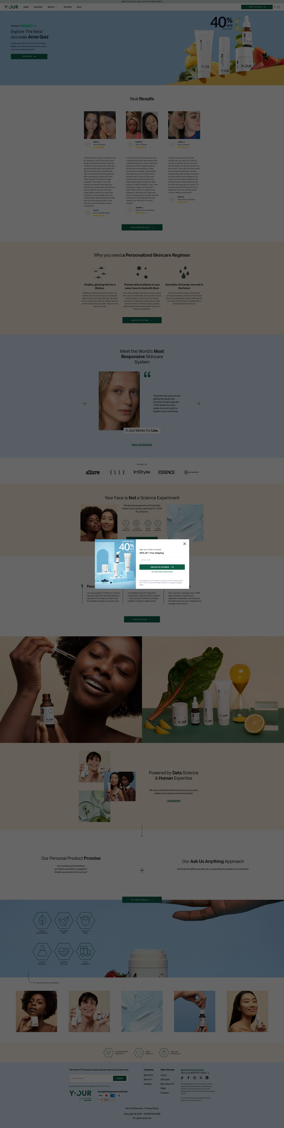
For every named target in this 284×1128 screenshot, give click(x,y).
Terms (173, 582)
